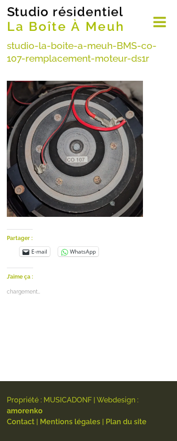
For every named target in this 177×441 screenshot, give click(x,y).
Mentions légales (70, 421)
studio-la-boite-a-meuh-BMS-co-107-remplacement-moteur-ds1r (82, 52)
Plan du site (126, 421)
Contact (20, 421)
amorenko (25, 411)
